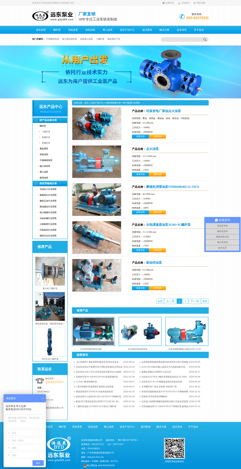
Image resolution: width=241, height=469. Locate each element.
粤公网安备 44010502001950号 (101, 465)
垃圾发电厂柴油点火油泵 (156, 111)
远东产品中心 (127, 30)
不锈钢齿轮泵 (52, 39)
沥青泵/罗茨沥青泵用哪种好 (154, 396)
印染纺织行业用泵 (48, 230)
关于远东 (199, 30)
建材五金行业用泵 (48, 201)
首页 (86, 103)
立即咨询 (157, 136)
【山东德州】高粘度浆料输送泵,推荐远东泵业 (97, 362)
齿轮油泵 (90, 30)
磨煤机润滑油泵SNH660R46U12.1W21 (165, 186)
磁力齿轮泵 (45, 166)
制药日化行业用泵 (48, 235)
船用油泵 (44, 177)
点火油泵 (145, 149)
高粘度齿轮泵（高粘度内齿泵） (50, 323)
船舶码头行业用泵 (48, 195)
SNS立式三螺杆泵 (50, 359)
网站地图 (201, 3)
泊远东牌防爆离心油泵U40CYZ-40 (184, 349)
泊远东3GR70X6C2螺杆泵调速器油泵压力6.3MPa (164, 377)
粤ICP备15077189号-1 (128, 440)
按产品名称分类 (48, 120)
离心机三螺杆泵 (50, 288)
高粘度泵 (73, 30)
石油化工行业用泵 (48, 189)
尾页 (204, 301)
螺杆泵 (57, 30)
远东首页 (41, 30)
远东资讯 (182, 30)
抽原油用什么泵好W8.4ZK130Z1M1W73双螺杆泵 (98, 396)
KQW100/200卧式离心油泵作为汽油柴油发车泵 (163, 367)
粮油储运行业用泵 (48, 206)
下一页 (195, 301)
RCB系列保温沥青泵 (137, 349)
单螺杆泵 (46, 143)
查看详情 (140, 136)
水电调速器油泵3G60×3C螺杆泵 (161, 224)
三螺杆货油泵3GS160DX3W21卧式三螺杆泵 (96, 406)
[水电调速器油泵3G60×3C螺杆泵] (96, 253)
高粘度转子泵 (113, 39)
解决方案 (164, 30)
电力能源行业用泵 (48, 212)
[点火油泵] (96, 177)
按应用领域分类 (48, 183)
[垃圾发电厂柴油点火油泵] (96, 139)
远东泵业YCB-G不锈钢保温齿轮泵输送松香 (161, 381)
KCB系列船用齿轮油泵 (91, 349)
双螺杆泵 (46, 137)
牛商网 (95, 461)
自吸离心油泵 (86, 39)
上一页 (170, 301)
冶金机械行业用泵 (48, 218)
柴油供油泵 (147, 262)
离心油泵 (108, 30)
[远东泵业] (53, 20)
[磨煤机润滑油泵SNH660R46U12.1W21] (96, 215)
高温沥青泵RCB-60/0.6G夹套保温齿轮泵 (94, 391)
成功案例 (147, 30)
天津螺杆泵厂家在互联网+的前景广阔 (159, 386)
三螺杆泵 (100, 39)
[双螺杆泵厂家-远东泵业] (120, 71)
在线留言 (185, 3)
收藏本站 (170, 3)
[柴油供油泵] (96, 291)
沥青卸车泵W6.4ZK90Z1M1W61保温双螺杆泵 (97, 377)
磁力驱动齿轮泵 (69, 39)
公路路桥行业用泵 (48, 224)
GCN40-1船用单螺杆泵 (86, 381)
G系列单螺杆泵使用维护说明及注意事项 (94, 386)
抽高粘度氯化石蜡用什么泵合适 (156, 372)
